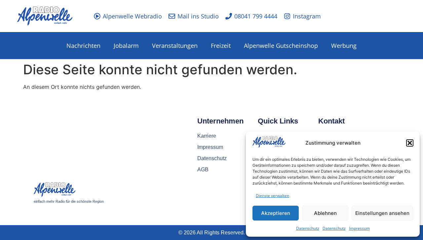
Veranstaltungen (175, 46)
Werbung (344, 46)
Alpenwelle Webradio (132, 16)
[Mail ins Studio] (172, 16)
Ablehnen (325, 213)
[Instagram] (287, 16)
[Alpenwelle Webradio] (97, 16)
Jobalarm (126, 46)
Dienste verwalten (272, 195)
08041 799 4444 (255, 16)
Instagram (307, 16)
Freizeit (221, 46)
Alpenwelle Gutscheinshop (281, 46)
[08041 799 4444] (228, 16)
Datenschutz (307, 228)
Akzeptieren (275, 213)
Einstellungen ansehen (382, 213)
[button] (409, 143)
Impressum (359, 228)
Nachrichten (83, 46)
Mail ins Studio (198, 16)
